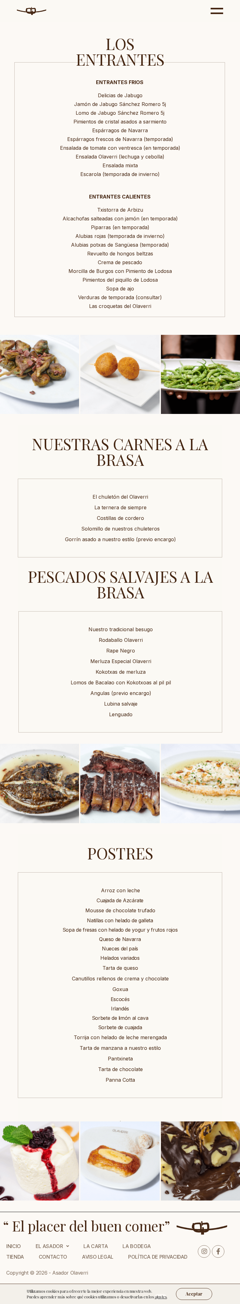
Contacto (53, 1257)
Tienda (15, 1257)
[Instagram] (204, 1251)
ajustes (161, 1296)
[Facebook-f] (218, 1251)
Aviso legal (97, 1257)
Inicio (13, 1246)
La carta (95, 1246)
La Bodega (136, 1246)
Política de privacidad (158, 1257)
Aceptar (194, 1294)
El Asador (49, 1246)
